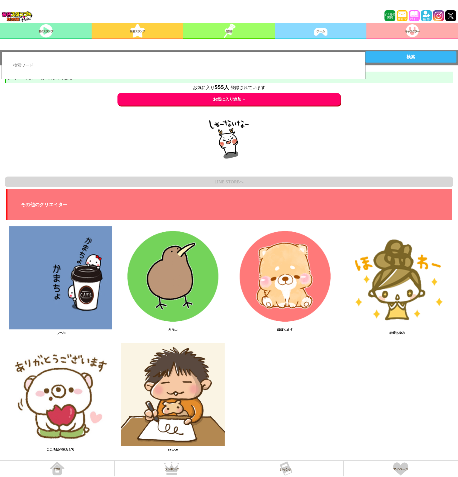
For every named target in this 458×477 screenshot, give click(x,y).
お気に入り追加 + (229, 99)
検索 (411, 56)
